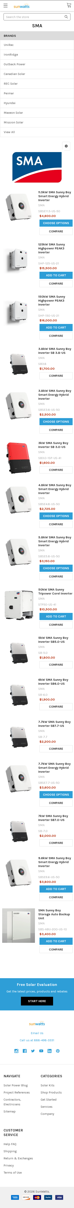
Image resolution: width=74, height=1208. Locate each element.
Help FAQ (10, 1144)
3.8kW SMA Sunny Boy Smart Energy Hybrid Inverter (54, 394)
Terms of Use (13, 1172)
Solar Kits (47, 1085)
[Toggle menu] (5, 5)
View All (9, 132)
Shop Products (51, 1092)
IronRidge (11, 54)
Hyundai (10, 103)
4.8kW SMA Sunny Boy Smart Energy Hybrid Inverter (54, 489)
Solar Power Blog (16, 1085)
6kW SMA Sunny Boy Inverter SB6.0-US (53, 681)
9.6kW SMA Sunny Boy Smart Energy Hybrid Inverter (54, 862)
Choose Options (56, 223)
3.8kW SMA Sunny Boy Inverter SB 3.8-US (54, 351)
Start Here (37, 1001)
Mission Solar (13, 122)
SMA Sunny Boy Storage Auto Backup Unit (54, 914)
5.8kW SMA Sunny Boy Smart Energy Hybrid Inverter (54, 541)
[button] (66, 146)
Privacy (9, 1165)
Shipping (10, 1151)
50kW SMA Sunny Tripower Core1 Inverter (55, 591)
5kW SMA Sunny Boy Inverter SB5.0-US (53, 640)
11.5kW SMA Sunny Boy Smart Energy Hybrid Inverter (54, 196)
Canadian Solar (14, 74)
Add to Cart (56, 275)
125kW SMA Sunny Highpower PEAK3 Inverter (51, 248)
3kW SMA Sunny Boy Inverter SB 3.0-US (53, 445)
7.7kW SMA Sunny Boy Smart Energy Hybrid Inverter (54, 767)
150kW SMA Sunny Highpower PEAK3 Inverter (51, 300)
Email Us (37, 1033)
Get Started (49, 1099)
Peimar (9, 93)
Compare (56, 231)
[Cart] (70, 5)
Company (47, 1114)
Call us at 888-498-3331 (37, 1040)
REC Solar (11, 83)
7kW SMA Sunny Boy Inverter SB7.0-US (53, 818)
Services (46, 1107)
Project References (17, 1092)
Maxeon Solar (13, 113)
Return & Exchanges (18, 1158)
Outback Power (14, 64)
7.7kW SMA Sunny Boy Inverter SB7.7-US (54, 724)
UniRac (9, 45)
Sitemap (10, 1111)
